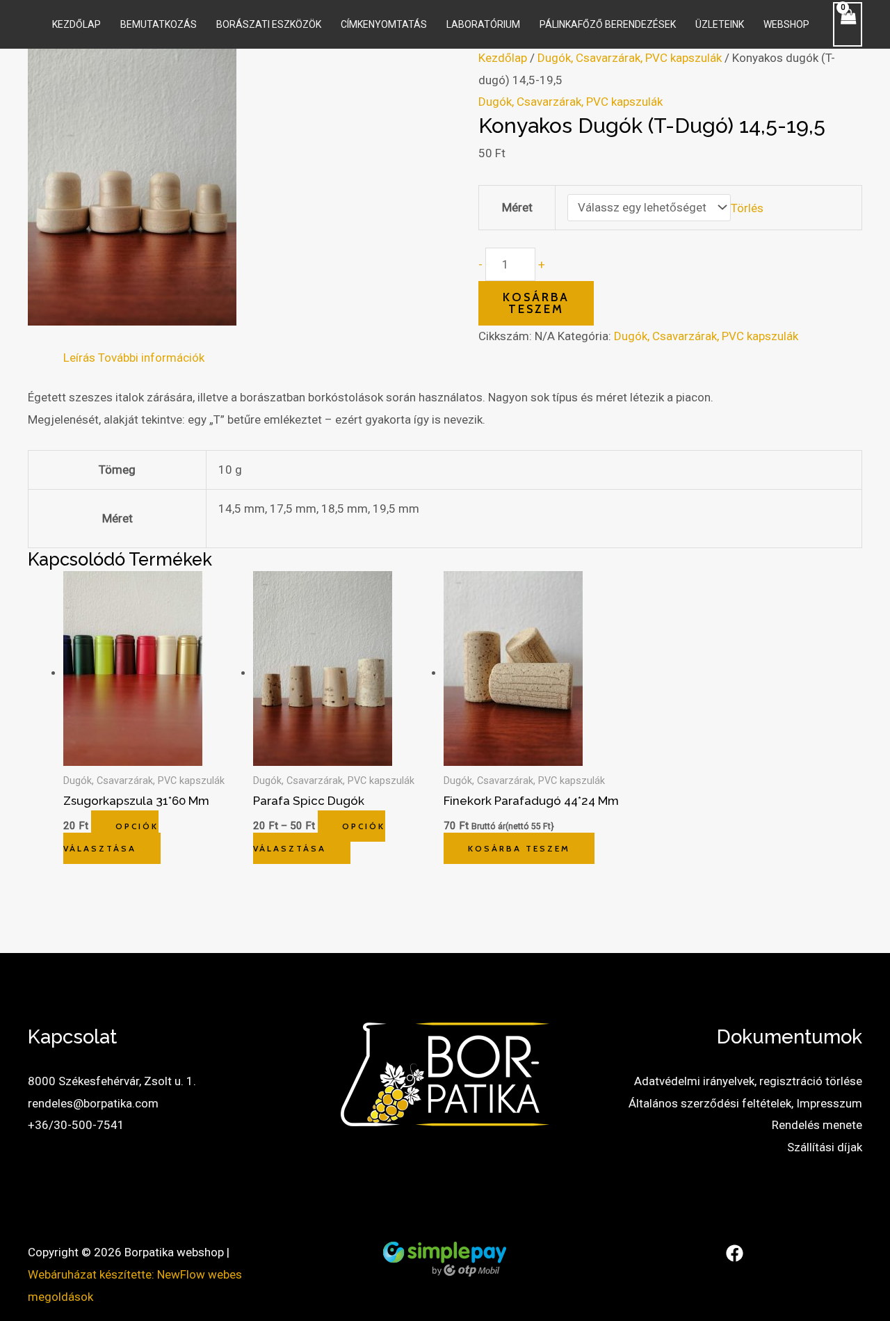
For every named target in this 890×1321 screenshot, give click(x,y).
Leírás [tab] (79, 358)
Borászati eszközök (268, 24)
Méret (517, 207)
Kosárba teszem (536, 303)
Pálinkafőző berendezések (608, 24)
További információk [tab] (151, 358)
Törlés (747, 207)
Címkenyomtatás (384, 24)
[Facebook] (734, 1253)
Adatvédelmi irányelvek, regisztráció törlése (748, 1081)
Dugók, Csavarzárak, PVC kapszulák (629, 58)
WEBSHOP (786, 24)
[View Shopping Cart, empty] (847, 24)
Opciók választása (111, 837)
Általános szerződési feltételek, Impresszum (745, 1103)
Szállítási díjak (824, 1147)
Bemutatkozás (158, 24)
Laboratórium (483, 24)
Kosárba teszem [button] (519, 848)
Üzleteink (719, 24)
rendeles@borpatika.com (93, 1103)
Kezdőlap (76, 24)
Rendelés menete (817, 1125)
